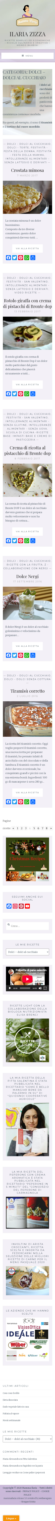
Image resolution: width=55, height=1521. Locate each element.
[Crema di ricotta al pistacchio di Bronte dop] (27, 496)
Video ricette (26, 292)
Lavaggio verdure (11, 1472)
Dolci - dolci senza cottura (27, 679)
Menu (29, 56)
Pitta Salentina (30, 1459)
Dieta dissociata (10, 1400)
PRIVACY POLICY (31, 1491)
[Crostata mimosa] (27, 212)
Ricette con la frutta (25, 564)
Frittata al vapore (11, 1413)
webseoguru (45, 1498)
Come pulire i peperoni (34, 1472)
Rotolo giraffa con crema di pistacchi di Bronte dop (27, 303)
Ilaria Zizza (27, 34)
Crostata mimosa (27, 170)
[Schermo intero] (45, 988)
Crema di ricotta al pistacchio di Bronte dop (27, 450)
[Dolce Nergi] (27, 618)
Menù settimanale (11, 1420)
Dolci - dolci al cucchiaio (29, 144)
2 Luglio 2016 (27, 696)
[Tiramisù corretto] (27, 735)
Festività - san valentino (27, 281)
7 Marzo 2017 (27, 175)
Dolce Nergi (27, 576)
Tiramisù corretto (28, 691)
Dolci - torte (18, 147)
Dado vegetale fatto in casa (16, 1406)
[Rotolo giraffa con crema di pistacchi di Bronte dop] (27, 348)
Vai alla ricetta (28, 250)
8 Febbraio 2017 (27, 458)
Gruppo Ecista (28, 1501)
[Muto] (40, 988)
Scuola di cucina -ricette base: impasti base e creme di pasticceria (27, 436)
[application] (27, 979)
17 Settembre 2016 (27, 581)
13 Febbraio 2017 (27, 311)
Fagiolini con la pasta (33, 1465)
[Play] (9, 988)
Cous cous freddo (11, 1393)
